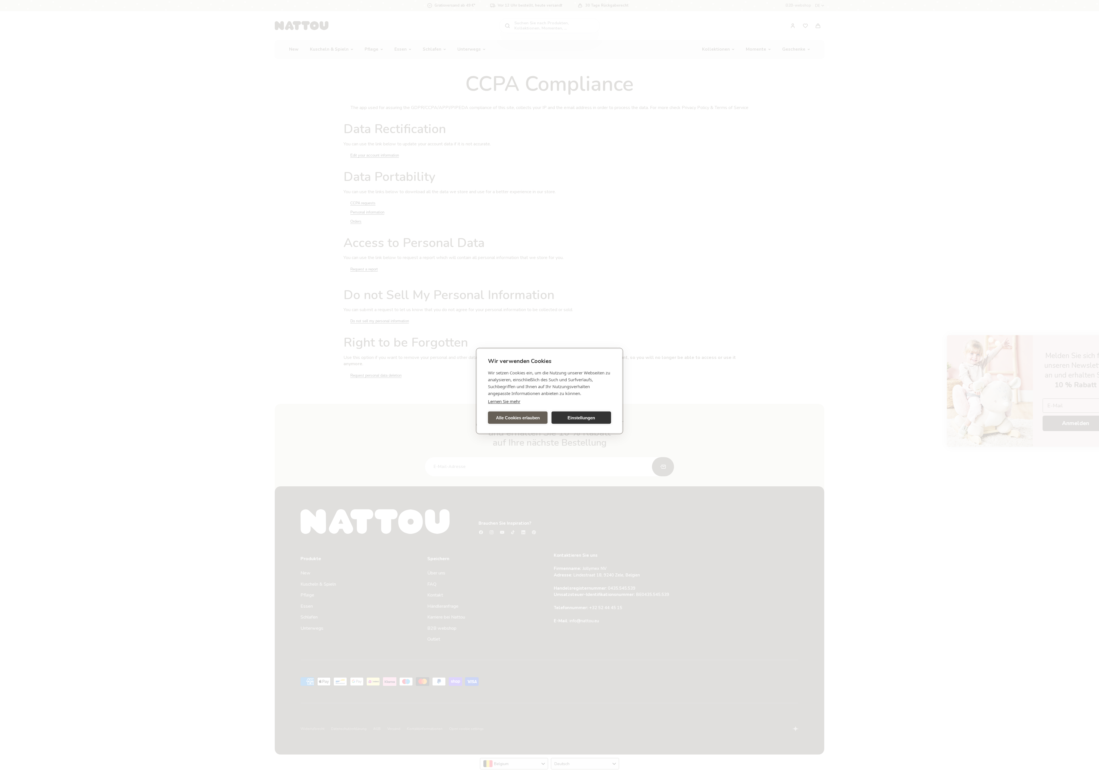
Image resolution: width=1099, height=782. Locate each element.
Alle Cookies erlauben (518, 417)
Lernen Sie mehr (504, 401)
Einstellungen (581, 417)
